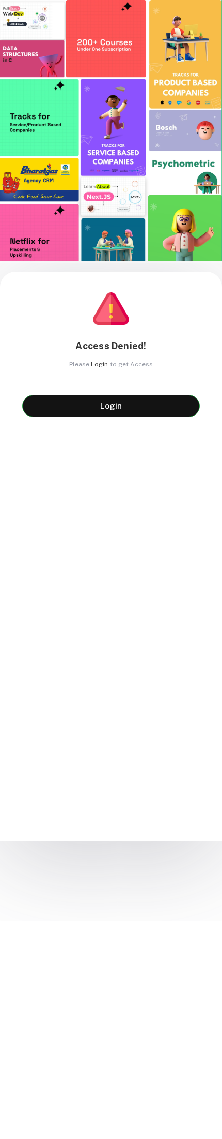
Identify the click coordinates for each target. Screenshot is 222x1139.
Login (99, 364)
